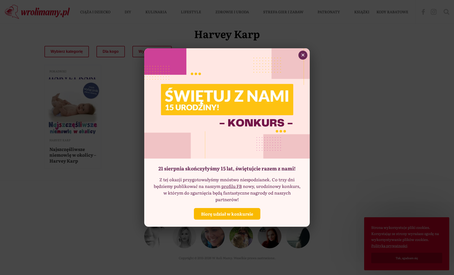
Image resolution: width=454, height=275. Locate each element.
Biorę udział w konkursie (227, 214)
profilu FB (231, 186)
